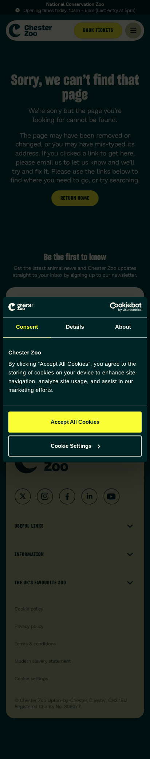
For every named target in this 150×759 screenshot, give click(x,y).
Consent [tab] (27, 327)
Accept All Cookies (75, 422)
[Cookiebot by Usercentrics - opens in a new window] (110, 307)
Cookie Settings (71, 446)
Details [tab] (75, 327)
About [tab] (123, 327)
